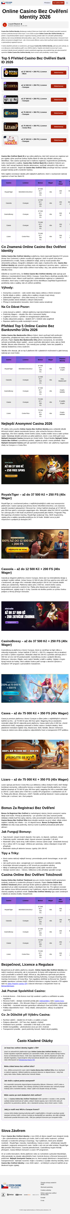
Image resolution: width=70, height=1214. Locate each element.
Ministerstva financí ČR (27, 1060)
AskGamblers (44, 1001)
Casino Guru (59, 1001)
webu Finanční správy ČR (17, 984)
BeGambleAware (7, 986)
